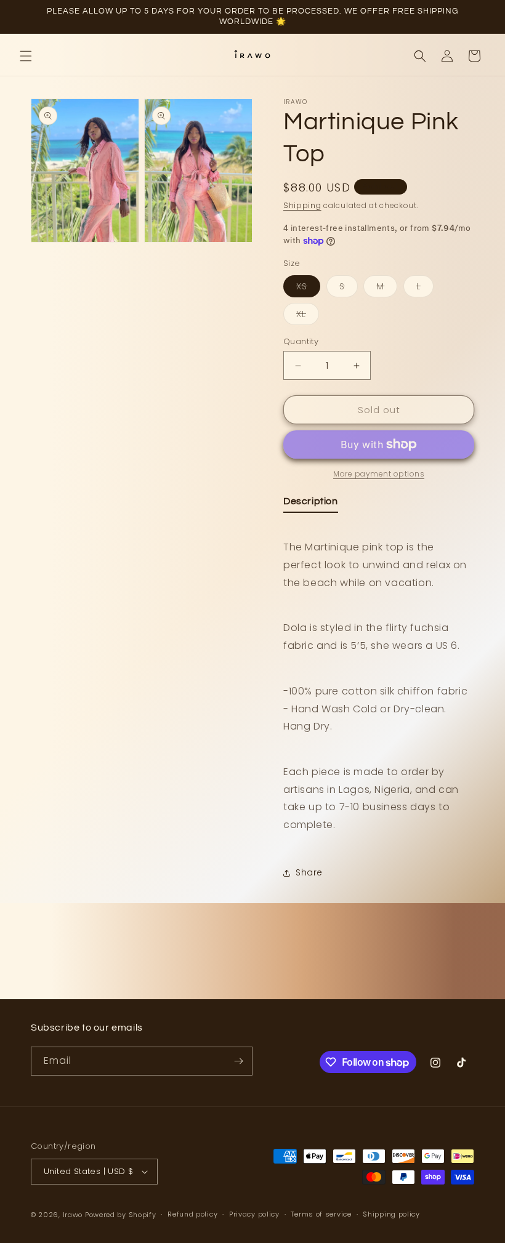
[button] (25, 56)
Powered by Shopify (120, 1215)
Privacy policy (254, 1214)
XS (308, 288)
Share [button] (309, 872)
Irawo (74, 1215)
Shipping (302, 205)
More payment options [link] (378, 474)
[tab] (310, 504)
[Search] (420, 56)
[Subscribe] (238, 1061)
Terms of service (321, 1214)
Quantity (300, 341)
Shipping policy (391, 1214)
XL (307, 316)
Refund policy (192, 1214)
